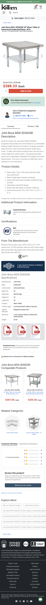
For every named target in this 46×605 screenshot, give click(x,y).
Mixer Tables (7, 22)
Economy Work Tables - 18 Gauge (34, 433)
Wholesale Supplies (12, 569)
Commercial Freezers (32, 505)
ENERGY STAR (13, 572)
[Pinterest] (24, 601)
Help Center (35, 563)
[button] (36, 7)
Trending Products (13, 578)
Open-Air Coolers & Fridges (11, 505)
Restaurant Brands (13, 566)
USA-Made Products (12, 575)
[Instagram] (27, 601)
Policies (34, 566)
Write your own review (23, 485)
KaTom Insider (35, 584)
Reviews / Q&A (33, 126)
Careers (35, 575)
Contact (35, 578)
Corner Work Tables (12, 432)
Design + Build (12, 563)
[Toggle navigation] (4, 13)
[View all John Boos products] (23, 256)
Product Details (10, 166)
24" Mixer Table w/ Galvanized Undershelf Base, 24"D (12, 393)
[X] (20, 601)
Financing (13, 587)
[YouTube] (31, 601)
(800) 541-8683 (20, 116)
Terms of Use (5, 598)
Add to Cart (25, 91)
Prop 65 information (15, 356)
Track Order (13, 581)
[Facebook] (16, 601)
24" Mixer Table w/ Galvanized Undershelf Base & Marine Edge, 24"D (35, 393)
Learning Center (35, 569)
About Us (35, 572)
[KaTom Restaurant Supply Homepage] (9, 7)
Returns (12, 584)
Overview (10, 126)
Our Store (35, 581)
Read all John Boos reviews (11, 493)
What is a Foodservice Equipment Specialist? (26, 118)
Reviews (35, 587)
